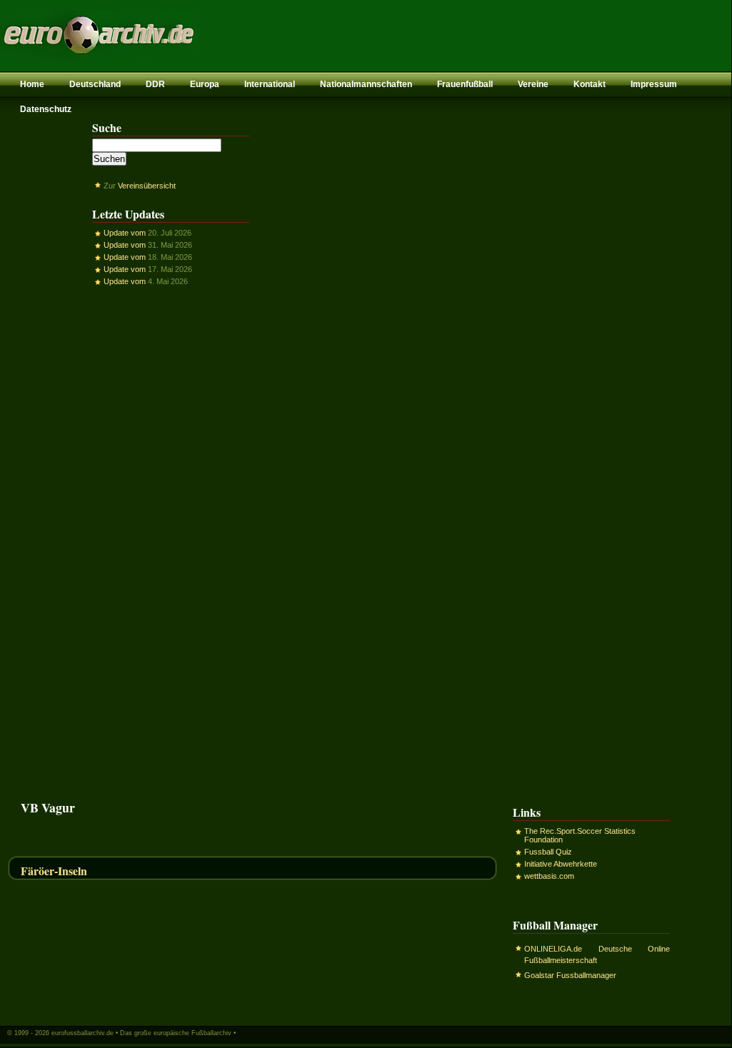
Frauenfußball (465, 84)
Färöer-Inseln (54, 870)
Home (32, 84)
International (269, 84)
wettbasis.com (549, 876)
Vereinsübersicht (147, 185)
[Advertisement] (170, 543)
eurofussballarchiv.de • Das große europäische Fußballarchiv (141, 1033)
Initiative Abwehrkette (560, 864)
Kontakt (589, 84)
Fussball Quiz (548, 851)
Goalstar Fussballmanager (570, 975)
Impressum (654, 84)
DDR (155, 84)
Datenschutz (45, 109)
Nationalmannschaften (366, 84)
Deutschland (95, 84)
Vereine (533, 84)
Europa (204, 84)
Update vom (125, 232)
